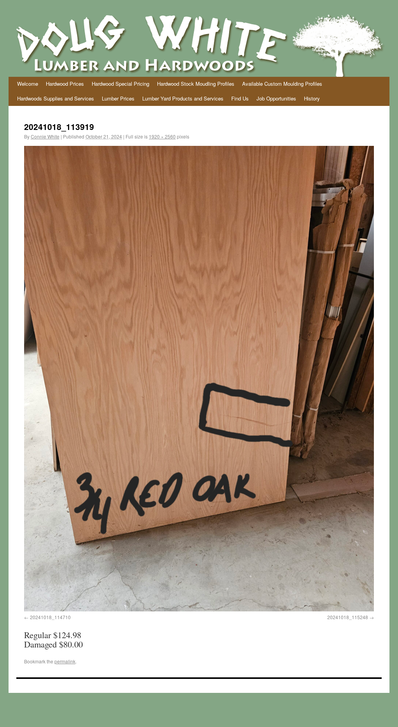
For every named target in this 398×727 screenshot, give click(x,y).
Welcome (27, 83)
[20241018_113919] (199, 378)
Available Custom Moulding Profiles (282, 83)
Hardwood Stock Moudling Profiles (195, 83)
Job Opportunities (276, 98)
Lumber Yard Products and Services (182, 98)
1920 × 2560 (162, 136)
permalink (64, 661)
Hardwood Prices (65, 83)
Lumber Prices (118, 98)
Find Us (240, 98)
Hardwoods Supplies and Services (55, 98)
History (312, 98)
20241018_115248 (347, 617)
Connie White (45, 136)
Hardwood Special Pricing (120, 83)
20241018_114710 (50, 617)
